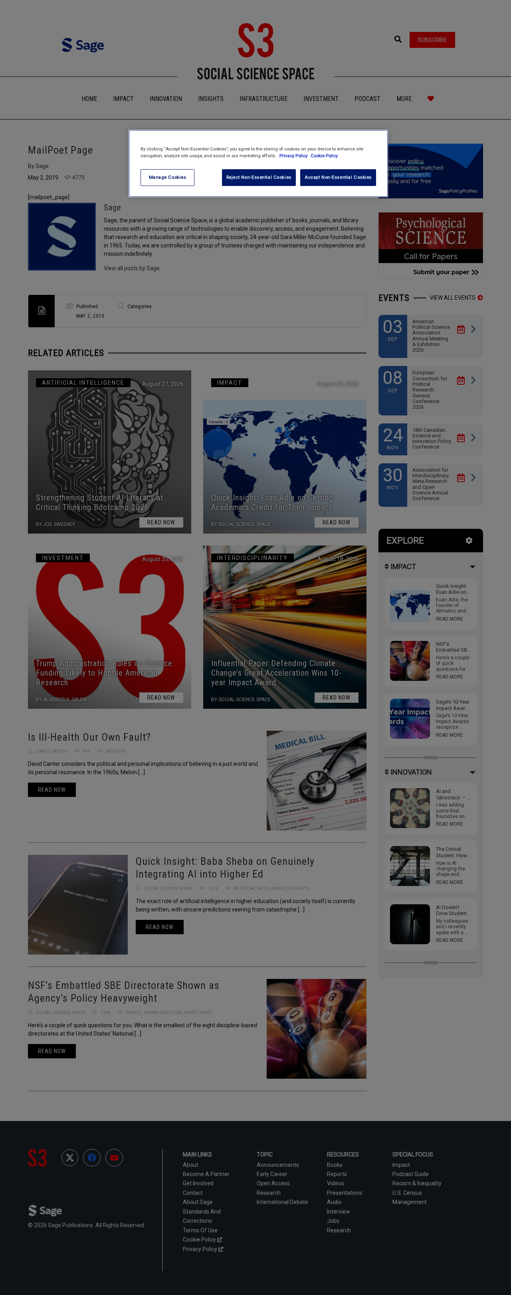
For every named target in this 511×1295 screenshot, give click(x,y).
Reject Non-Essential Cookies (258, 177)
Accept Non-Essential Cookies (338, 177)
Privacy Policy (294, 155)
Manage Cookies (167, 177)
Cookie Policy (324, 155)
